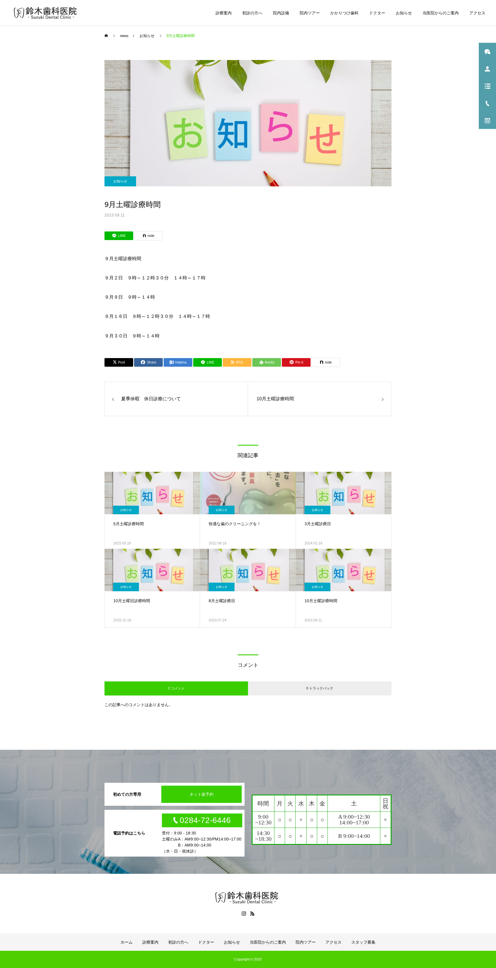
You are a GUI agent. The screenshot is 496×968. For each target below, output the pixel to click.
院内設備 (281, 13)
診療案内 (224, 13)
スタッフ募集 (363, 942)
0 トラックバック (319, 688)
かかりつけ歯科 (344, 13)
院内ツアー (310, 13)
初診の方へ (252, 13)
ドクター (377, 13)
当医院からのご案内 (441, 13)
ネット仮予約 (201, 794)
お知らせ (404, 13)
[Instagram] (244, 913)
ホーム (127, 942)
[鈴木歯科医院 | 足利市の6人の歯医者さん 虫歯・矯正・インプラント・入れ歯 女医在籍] (46, 12)
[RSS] (252, 913)
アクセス (477, 13)
